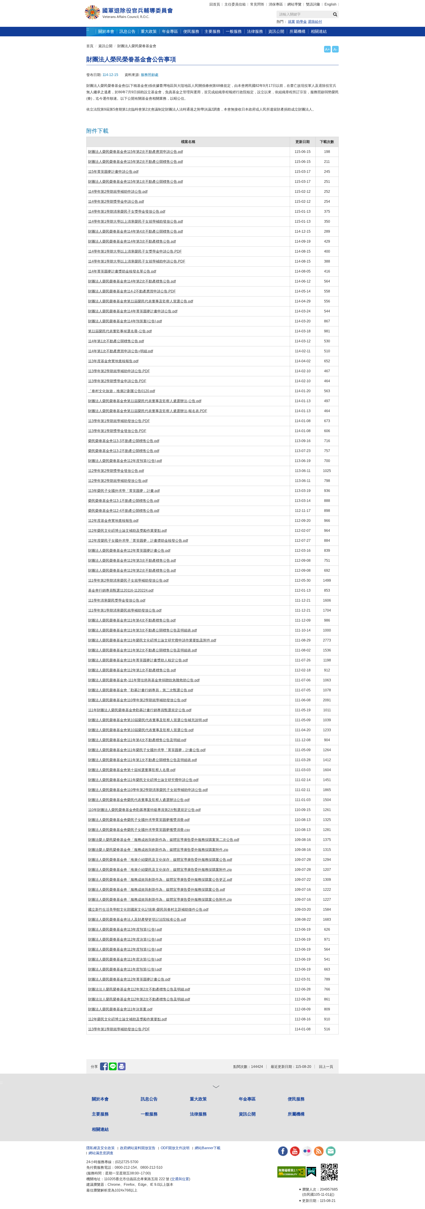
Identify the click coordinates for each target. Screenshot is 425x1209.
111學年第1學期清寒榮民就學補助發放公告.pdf (124, 610)
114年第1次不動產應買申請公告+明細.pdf (120, 351)
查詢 (335, 14)
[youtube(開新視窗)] (294, 1151)
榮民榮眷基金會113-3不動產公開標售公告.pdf (123, 441)
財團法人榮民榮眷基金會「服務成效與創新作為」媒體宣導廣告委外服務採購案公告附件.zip (160, 899)
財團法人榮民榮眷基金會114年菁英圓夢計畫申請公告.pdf (132, 311)
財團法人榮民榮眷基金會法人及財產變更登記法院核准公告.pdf (137, 919)
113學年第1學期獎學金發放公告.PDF (117, 431)
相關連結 (100, 1129)
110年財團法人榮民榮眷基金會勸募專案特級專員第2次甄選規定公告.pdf (144, 810)
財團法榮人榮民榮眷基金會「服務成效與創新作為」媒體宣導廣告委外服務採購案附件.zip (158, 850)
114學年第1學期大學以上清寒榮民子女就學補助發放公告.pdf (135, 221)
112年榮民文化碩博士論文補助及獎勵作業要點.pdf (127, 530)
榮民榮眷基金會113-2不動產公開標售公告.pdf (123, 451)
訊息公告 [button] (127, 31)
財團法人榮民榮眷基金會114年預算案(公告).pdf (125, 321)
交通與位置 (180, 1179)
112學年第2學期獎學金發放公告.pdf (116, 471)
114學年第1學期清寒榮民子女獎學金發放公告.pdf (126, 211)
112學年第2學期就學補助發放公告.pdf (117, 481)
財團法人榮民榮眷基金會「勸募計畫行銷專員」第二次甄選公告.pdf (140, 690)
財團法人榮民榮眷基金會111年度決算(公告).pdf (125, 959)
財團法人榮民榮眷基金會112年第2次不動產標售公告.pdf (132, 570)
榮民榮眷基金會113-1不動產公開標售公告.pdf (123, 501)
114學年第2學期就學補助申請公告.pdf (117, 191)
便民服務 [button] (191, 31)
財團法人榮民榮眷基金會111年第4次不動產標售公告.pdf (132, 620)
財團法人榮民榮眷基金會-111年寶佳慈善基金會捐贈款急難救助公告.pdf (143, 680)
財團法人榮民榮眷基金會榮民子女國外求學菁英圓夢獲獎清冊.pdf (138, 820)
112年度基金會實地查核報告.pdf (113, 521)
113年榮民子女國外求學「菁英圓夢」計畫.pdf (124, 491)
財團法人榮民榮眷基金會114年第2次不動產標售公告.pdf (132, 281)
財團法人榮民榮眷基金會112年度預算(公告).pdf (125, 461)
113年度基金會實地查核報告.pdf (113, 361)
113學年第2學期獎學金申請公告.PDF (117, 381)
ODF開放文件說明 (175, 1148)
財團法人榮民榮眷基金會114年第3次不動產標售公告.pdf (132, 241)
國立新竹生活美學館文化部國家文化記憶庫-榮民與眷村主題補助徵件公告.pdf (148, 909)
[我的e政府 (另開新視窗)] (311, 1172)
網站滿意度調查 (101, 1153)
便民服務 (296, 1099)
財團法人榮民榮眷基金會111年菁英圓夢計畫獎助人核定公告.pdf (138, 660)
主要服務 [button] (212, 31)
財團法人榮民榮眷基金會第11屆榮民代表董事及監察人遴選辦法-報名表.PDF (147, 411)
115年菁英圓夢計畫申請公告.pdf (113, 172)
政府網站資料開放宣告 (137, 1148)
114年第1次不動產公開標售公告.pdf (116, 341)
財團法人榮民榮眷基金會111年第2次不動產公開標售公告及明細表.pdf (142, 650)
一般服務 (149, 1114)
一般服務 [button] (234, 31)
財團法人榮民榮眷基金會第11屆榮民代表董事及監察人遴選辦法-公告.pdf (144, 401)
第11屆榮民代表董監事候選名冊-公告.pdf (120, 331)
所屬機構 (296, 1114)
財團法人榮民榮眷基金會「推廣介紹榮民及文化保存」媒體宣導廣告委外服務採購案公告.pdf (160, 860)
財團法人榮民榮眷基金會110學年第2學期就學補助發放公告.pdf (137, 700)
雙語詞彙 (313, 4)
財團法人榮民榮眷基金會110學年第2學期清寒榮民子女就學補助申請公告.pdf (148, 790)
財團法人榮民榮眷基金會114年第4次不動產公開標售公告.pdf (135, 231)
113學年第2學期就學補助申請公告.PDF (119, 371)
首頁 (89, 46)
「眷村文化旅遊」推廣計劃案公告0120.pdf (121, 391)
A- (335, 49)
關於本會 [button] (106, 31)
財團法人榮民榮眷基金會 (136, 46)
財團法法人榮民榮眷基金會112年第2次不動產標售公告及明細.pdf (139, 989)
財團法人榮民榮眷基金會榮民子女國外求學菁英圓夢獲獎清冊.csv (139, 830)
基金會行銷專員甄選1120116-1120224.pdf (120, 590)
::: (87, 29)
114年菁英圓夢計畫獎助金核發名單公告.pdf (122, 271)
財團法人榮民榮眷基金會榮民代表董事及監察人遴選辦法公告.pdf (138, 800)
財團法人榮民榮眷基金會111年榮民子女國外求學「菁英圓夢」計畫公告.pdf (146, 750)
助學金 (301, 21)
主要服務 (100, 1114)
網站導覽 (294, 4)
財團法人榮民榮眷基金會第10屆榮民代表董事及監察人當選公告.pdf (140, 730)
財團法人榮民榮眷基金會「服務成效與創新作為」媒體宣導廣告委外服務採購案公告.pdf (156, 889)
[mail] (330, 1151)
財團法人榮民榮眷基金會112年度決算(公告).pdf (125, 939)
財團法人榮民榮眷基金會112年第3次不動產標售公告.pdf (132, 560)
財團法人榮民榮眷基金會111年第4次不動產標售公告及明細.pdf (137, 740)
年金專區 (170, 31)
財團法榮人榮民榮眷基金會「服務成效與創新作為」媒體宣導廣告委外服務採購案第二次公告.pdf (163, 840)
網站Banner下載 (207, 1148)
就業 (291, 21)
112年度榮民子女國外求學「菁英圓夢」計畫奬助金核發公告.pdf (138, 540)
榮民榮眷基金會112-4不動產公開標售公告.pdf (123, 511)
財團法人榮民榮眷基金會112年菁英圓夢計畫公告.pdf (129, 550)
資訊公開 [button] (276, 31)
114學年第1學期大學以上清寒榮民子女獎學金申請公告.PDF (135, 251)
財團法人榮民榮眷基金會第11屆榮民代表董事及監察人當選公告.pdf (140, 301)
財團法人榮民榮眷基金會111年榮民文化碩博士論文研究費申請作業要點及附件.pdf (152, 640)
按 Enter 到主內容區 (12, 2)
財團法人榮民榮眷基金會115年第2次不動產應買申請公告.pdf (135, 152)
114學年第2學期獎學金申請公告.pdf (116, 201)
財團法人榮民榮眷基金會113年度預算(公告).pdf (125, 929)
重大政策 (149, 31)
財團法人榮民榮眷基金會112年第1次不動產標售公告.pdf (132, 670)
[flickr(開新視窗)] (306, 1151)
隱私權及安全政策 (100, 1148)
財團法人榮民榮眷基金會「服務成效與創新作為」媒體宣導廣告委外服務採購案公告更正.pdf (160, 879)
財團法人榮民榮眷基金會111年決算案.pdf (120, 1009)
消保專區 (276, 4)
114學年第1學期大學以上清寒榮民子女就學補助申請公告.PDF (136, 261)
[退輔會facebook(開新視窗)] (282, 1151)
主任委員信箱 (235, 4)
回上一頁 (326, 1067)
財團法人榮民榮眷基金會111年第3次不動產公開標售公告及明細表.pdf (142, 630)
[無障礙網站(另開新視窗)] (291, 1172)
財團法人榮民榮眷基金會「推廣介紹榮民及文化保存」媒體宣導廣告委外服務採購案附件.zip (160, 870)
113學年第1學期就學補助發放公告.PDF (119, 421)
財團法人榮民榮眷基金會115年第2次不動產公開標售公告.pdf (135, 162)
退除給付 (315, 21)
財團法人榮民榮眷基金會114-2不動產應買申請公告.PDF (132, 291)
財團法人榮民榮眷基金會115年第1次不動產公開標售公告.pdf (135, 181)
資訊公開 (105, 46)
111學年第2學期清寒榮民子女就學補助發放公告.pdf (128, 580)
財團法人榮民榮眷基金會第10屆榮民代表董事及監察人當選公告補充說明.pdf (148, 720)
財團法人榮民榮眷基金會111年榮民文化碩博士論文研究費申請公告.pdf (143, 780)
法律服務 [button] (255, 31)
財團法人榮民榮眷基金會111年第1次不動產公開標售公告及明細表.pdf (142, 760)
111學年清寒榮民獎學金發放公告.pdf (116, 600)
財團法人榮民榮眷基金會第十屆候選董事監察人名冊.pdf (131, 770)
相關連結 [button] (319, 31)
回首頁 (214, 4)
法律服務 (198, 1114)
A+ (327, 49)
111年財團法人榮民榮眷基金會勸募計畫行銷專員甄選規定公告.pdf (139, 710)
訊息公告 (149, 1099)
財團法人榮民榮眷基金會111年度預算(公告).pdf (125, 969)
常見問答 (257, 4)
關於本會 (100, 1099)
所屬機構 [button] (297, 31)
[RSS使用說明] (318, 1151)
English (330, 4)
